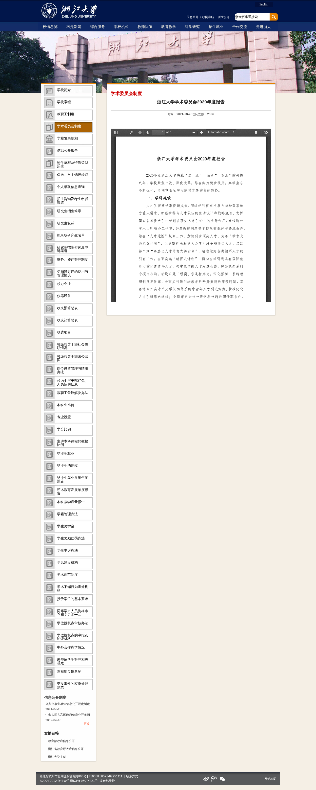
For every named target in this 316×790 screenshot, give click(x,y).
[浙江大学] (72, 10)
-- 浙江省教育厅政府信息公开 (64, 749)
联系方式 (132, 776)
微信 (222, 779)
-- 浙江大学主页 (55, 757)
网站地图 (270, 779)
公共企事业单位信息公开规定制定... (68, 704)
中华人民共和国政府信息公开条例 (67, 715)
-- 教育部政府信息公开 (60, 741)
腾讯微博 (214, 779)
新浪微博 (206, 779)
